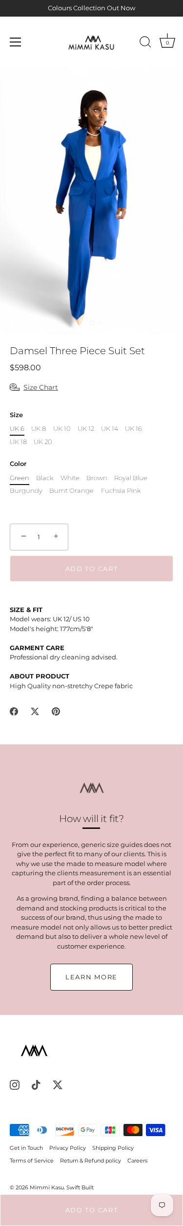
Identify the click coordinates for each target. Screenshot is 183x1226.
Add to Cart (91, 1210)
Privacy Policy (67, 1147)
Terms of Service (32, 1160)
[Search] (145, 43)
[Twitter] (57, 1084)
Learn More (91, 977)
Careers (137, 1160)
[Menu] (15, 42)
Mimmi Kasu (47, 1187)
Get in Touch (26, 1147)
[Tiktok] (36, 1084)
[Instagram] (15, 1084)
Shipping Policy (113, 1147)
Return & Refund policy (90, 1160)
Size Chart (40, 387)
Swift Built (80, 1187)
